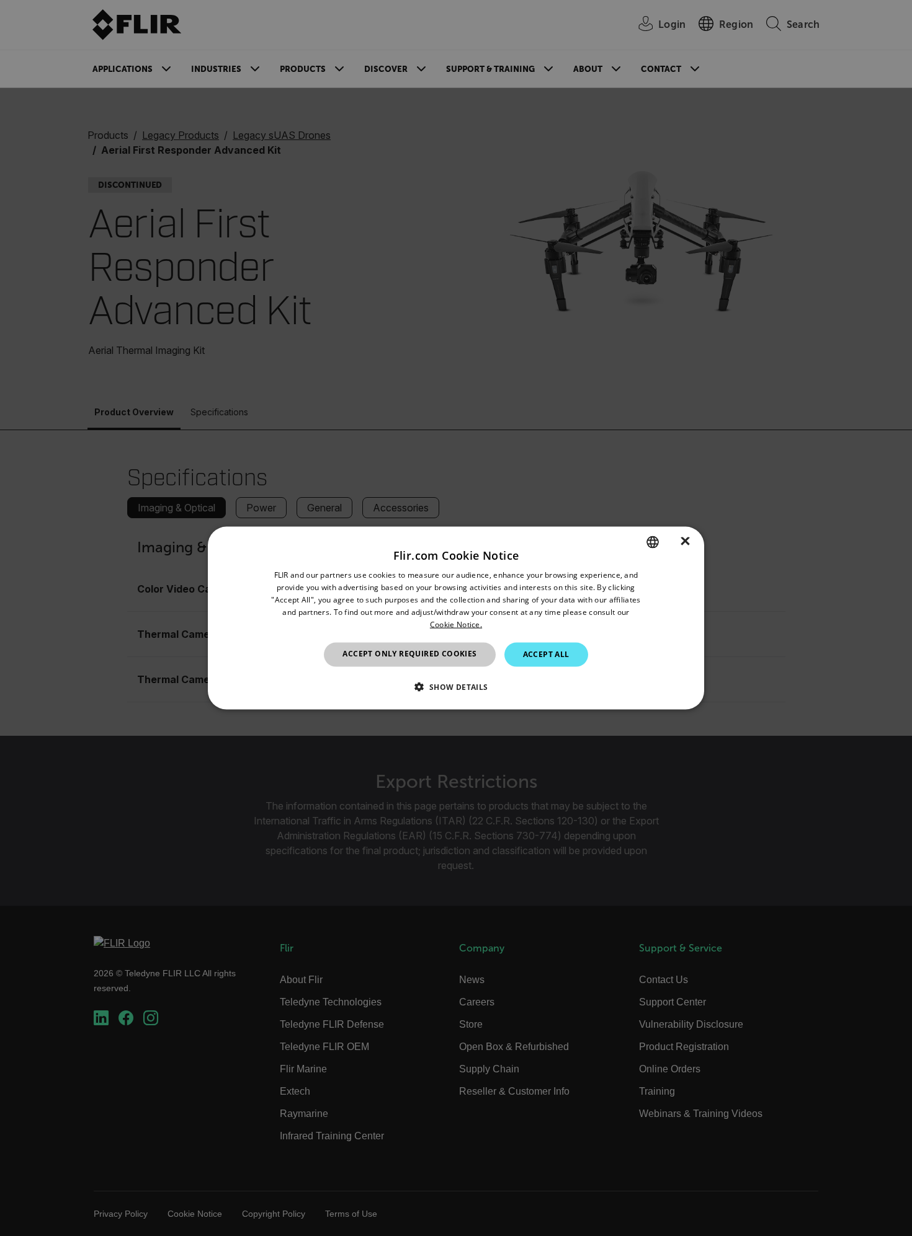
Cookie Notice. (456, 624)
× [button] (685, 541)
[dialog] (456, 618)
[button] (456, 686)
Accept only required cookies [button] (409, 653)
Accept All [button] (546, 654)
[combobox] (652, 542)
